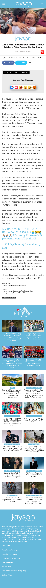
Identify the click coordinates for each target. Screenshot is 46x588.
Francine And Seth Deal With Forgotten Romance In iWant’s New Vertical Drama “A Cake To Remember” (33, 393)
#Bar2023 (19, 235)
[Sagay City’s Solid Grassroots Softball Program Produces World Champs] (34, 326)
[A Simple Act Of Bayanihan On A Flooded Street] (12, 488)
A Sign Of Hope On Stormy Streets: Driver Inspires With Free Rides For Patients (34, 449)
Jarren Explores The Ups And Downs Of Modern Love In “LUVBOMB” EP (12, 448)
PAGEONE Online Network (12, 58)
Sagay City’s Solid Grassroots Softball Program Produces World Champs (33, 336)
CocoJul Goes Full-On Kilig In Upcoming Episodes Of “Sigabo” (12, 475)
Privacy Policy (7, 566)
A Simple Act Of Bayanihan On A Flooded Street (12, 499)
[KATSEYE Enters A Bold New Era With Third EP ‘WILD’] (34, 408)
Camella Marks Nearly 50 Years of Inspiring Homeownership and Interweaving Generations (12, 393)
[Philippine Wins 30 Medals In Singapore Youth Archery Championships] (34, 352)
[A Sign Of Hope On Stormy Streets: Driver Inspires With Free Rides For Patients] (34, 436)
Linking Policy (7, 575)
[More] (30, 63)
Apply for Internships (9, 554)
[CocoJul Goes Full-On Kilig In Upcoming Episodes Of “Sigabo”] (12, 463)
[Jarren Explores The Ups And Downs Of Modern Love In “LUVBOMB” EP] (12, 436)
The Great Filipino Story (33, 495)
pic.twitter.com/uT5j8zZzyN (19, 238)
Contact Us (6, 546)
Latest (12, 387)
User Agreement (8, 562)
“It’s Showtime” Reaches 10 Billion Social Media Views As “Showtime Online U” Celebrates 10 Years (12, 421)
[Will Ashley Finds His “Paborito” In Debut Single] (34, 463)
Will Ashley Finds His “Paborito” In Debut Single (34, 475)
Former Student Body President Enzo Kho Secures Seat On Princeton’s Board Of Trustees (12, 337)
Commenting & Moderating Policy (14, 571)
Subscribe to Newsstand (11, 558)
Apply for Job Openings (10, 550)
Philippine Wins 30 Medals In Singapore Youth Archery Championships (33, 362)
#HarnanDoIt (34, 235)
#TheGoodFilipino (33, 444)
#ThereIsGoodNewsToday (22, 52)
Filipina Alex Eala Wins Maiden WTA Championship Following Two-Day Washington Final (12, 363)
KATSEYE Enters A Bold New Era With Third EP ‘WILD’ (33, 420)
